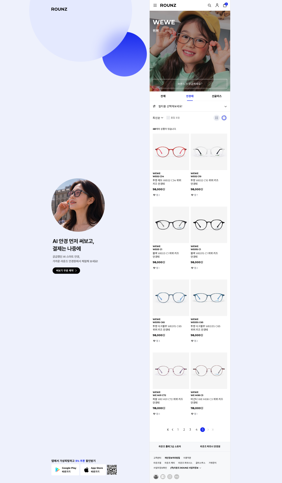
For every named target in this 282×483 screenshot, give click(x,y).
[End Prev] (168, 429)
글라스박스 (200, 462)
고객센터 (157, 458)
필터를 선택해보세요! (170, 106)
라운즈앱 (157, 462)
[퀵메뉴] (155, 5)
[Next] (208, 429)
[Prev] (172, 429)
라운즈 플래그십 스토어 (170, 446)
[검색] (209, 5)
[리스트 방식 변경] (217, 118)
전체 (163, 96)
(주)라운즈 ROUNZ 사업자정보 (184, 467)
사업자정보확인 (160, 467)
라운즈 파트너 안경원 (210, 446)
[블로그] (176, 476)
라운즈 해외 (170, 462)
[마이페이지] (217, 5)
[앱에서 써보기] (224, 118)
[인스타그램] (169, 476)
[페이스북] (162, 476)
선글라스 (217, 96)
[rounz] (59, 9)
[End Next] (212, 429)
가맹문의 (212, 462)
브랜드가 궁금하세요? (190, 84)
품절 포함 (175, 117)
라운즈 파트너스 (185, 462)
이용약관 (187, 458)
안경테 (190, 96)
